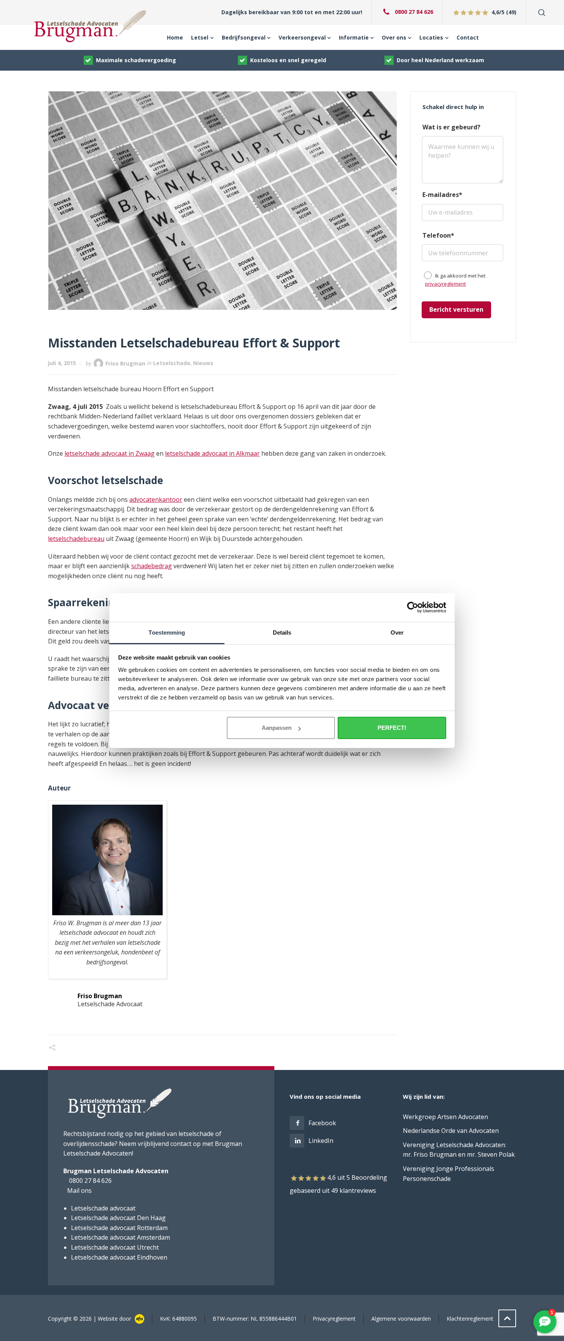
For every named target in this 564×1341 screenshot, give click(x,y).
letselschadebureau (76, 538)
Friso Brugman (125, 363)
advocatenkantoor (155, 499)
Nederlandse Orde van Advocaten (451, 1130)
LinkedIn (320, 1140)
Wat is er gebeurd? (451, 127)
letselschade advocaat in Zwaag (109, 453)
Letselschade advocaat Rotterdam (119, 1228)
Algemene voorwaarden (401, 1318)
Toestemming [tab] (166, 632)
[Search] (540, 13)
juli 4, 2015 (62, 363)
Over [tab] (397, 632)
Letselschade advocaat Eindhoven (119, 1257)
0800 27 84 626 (414, 11)
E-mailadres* (442, 194)
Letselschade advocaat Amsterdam (120, 1237)
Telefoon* (438, 235)
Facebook (322, 1123)
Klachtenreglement (470, 1318)
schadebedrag (151, 566)
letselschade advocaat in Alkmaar (212, 453)
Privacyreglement (334, 1318)
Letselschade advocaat (103, 1208)
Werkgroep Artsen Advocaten (445, 1117)
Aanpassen (277, 727)
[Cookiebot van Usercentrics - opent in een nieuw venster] (412, 607)
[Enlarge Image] (222, 200)
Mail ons (79, 1190)
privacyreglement (445, 283)
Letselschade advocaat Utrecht (115, 1247)
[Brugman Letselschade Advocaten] (90, 26)
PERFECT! (392, 727)
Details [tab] (282, 632)
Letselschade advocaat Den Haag (118, 1218)
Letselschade (171, 363)
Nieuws (203, 363)
